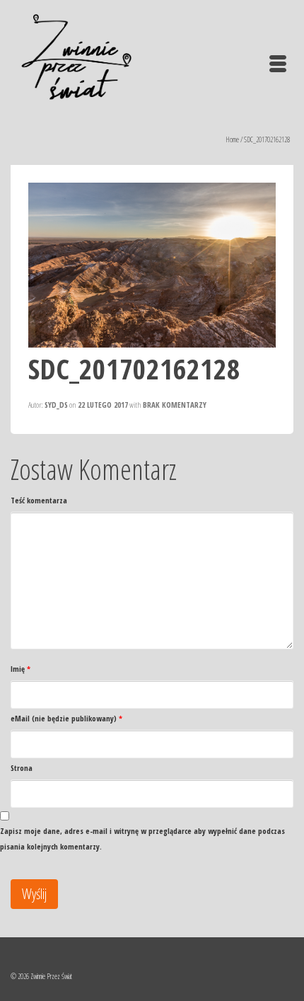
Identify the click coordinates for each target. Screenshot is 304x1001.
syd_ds (56, 404)
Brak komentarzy (174, 404)
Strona (22, 767)
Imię (20, 668)
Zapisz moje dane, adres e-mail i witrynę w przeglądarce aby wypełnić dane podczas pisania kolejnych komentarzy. (142, 838)
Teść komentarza (39, 500)
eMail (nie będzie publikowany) (66, 718)
